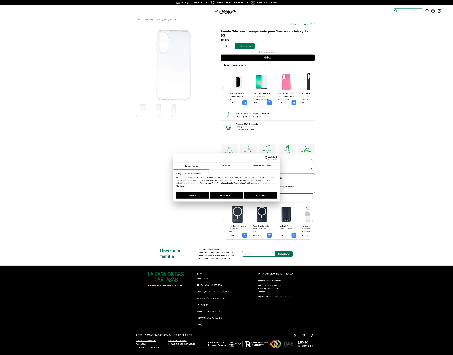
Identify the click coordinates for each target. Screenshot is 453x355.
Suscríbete (283, 254)
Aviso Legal (141, 344)
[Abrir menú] (14, 10)
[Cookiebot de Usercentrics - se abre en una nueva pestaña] (266, 158)
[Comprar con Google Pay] (268, 57)
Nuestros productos (208, 312)
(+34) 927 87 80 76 (282, 297)
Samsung (149, 20)
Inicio (140, 20)
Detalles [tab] (226, 166)
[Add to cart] (244, 102)
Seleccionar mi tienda (246, 129)
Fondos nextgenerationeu (148, 347)
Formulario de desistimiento (181, 344)
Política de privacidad (146, 341)
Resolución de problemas (211, 298)
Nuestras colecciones (209, 318)
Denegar (192, 195)
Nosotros (202, 279)
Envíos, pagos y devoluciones (213, 292)
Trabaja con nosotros (209, 285)
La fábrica (202, 305)
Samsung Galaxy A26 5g (165, 20)
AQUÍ (239, 180)
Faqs (199, 325)
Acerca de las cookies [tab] (262, 166)
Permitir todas (260, 195)
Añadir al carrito (246, 46)
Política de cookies (177, 341)
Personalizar (225, 195)
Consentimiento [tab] (191, 166)
